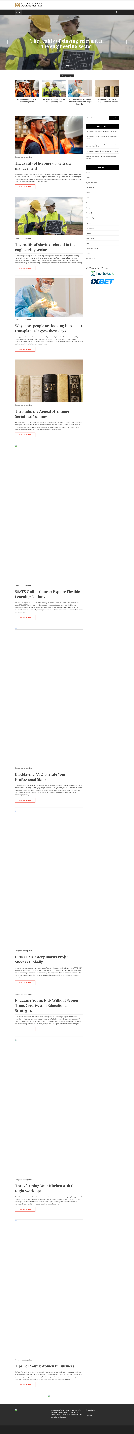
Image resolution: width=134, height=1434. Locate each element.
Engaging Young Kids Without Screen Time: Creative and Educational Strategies (46, 1005)
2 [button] (66, 67)
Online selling (90, 218)
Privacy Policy (90, 1410)
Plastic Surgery (90, 228)
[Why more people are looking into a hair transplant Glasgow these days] (80, 88)
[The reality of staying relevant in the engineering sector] (54, 88)
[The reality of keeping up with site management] (27, 88)
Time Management (92, 248)
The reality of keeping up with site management (27, 100)
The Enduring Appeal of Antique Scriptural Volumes (107, 100)
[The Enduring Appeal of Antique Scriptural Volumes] (107, 88)
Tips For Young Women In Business (44, 1365)
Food (87, 198)
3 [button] (67, 67)
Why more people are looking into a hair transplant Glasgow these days (80, 101)
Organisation (90, 223)
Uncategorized (70, 35)
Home (18, 12)
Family (88, 193)
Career (88, 177)
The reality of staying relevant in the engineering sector (67, 43)
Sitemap (89, 1415)
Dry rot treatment (91, 183)
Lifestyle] (89, 213)
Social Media (90, 238)
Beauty (88, 172)
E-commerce (90, 188)
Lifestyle (88, 208)
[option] (67, 42)
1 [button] (64, 67)
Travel (88, 253)
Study (87, 243)
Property (89, 233)
